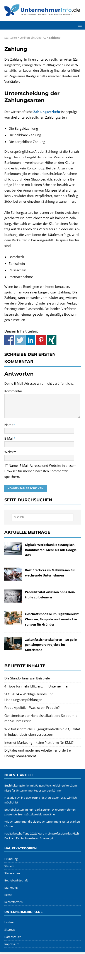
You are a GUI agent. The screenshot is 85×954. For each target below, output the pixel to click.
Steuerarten (12, 873)
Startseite (10, 38)
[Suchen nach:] (42, 517)
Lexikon (9, 922)
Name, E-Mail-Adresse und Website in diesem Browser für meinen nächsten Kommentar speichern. (40, 471)
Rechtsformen (13, 902)
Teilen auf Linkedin (30, 340)
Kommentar (13, 391)
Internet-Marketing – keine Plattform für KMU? (38, 742)
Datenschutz (12, 937)
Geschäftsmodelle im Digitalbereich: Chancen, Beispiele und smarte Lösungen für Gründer (52, 619)
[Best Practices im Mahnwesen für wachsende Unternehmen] (13, 578)
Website (10, 452)
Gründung (11, 859)
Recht (8, 895)
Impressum (11, 944)
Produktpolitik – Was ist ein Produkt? (32, 707)
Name (8, 424)
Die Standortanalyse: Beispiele (27, 678)
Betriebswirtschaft (16, 880)
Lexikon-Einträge (30, 38)
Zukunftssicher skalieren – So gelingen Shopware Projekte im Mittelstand (51, 645)
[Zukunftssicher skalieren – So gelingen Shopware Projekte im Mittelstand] (13, 647)
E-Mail (9, 438)
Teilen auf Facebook (9, 340)
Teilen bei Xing (51, 340)
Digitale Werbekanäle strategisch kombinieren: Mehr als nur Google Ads (50, 550)
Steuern (9, 866)
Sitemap (9, 929)
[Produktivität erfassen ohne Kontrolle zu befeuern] (13, 600)
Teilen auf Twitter (20, 340)
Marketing (11, 887)
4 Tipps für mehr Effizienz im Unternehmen (36, 686)
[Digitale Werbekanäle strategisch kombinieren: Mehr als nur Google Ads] (13, 552)
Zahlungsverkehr (46, 111)
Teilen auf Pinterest (41, 340)
